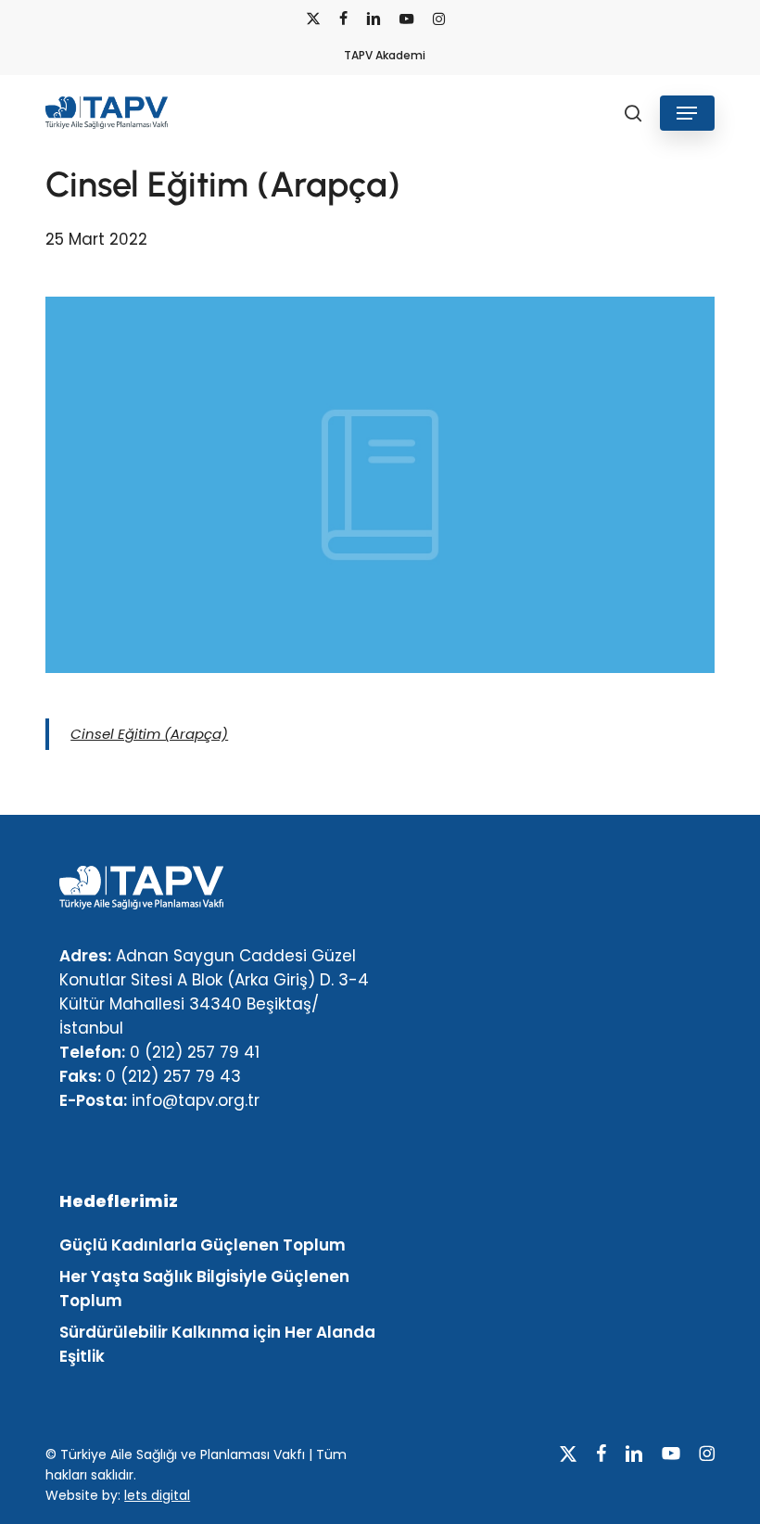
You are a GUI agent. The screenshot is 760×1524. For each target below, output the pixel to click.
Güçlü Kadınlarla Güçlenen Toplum (202, 1245)
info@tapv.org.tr (196, 1100)
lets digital (157, 1495)
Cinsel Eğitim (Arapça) (149, 733)
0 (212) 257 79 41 (195, 1052)
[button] (687, 113)
